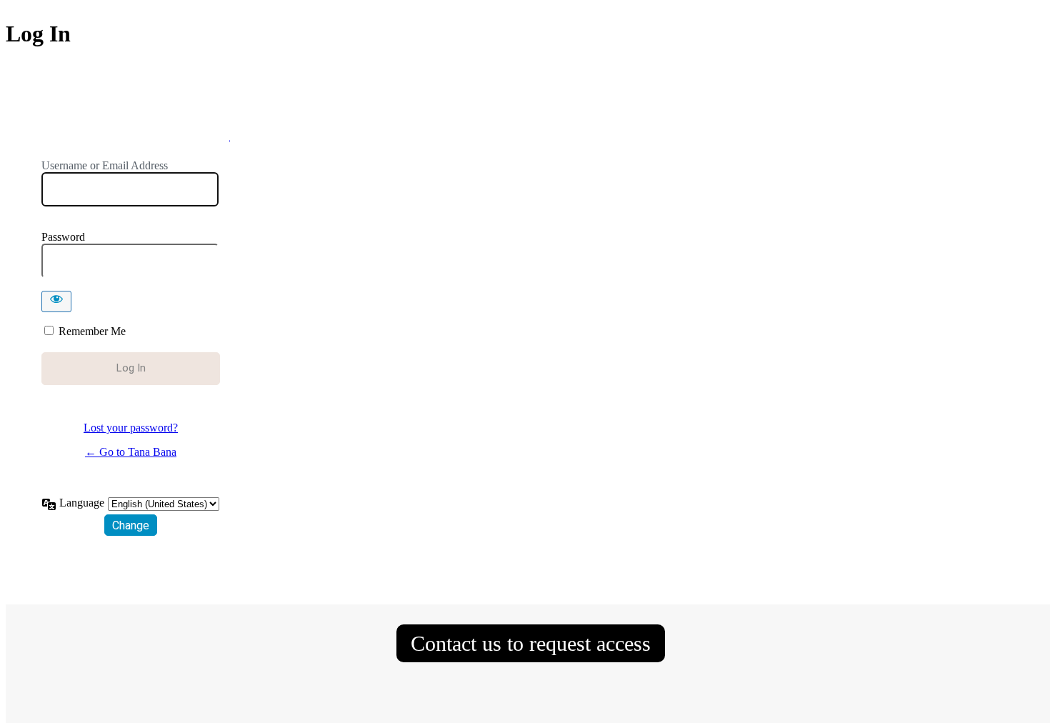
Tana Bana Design (131, 131)
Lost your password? (131, 428)
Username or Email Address (104, 165)
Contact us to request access (531, 643)
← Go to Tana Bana (130, 452)
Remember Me (92, 331)
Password (63, 237)
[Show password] (56, 301)
